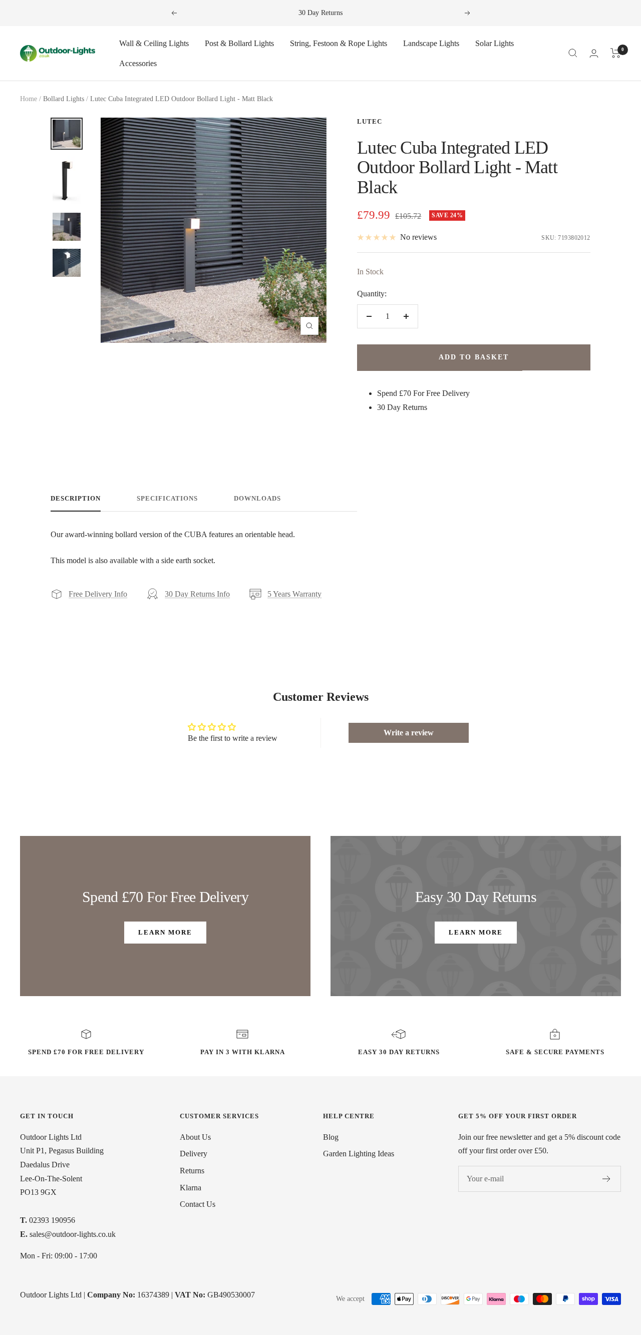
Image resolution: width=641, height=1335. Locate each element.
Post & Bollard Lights (239, 43)
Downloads (257, 498)
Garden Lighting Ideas (358, 1153)
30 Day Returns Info (197, 594)
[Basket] (615, 53)
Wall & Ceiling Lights (154, 43)
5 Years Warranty (294, 594)
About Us (195, 1137)
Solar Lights (494, 43)
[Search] (572, 53)
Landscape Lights (431, 43)
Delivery (193, 1153)
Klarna (190, 1187)
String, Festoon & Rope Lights (338, 43)
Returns (192, 1170)
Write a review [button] (409, 732)
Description (76, 498)
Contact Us (197, 1204)
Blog (331, 1137)
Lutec (369, 121)
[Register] (606, 1178)
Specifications (167, 498)
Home (28, 99)
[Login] (593, 53)
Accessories (138, 63)
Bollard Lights (63, 99)
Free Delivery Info (98, 594)
